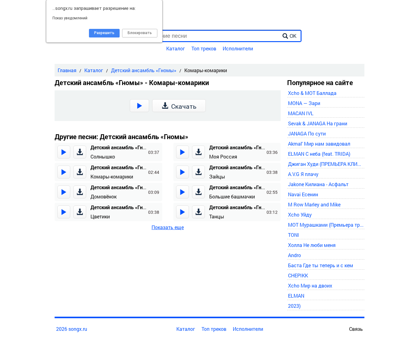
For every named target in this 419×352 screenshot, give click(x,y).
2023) (294, 306)
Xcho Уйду (300, 214)
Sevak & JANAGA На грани (317, 123)
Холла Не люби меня (312, 245)
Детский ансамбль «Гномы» (143, 70)
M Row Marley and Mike (314, 204)
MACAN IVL (300, 113)
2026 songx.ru (71, 329)
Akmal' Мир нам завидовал (319, 143)
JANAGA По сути (307, 133)
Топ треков (203, 48)
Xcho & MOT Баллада (312, 93)
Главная (67, 70)
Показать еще (168, 227)
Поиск (124, 23)
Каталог (175, 48)
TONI (293, 235)
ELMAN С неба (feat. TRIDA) (319, 154)
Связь (356, 329)
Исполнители (238, 48)
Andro (294, 255)
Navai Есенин (303, 194)
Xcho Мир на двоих (310, 285)
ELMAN (296, 295)
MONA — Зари (304, 103)
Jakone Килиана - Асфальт (318, 184)
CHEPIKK (298, 275)
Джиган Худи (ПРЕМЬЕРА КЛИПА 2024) (326, 164)
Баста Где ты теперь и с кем (320, 265)
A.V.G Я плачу (303, 174)
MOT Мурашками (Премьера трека (326, 224)
